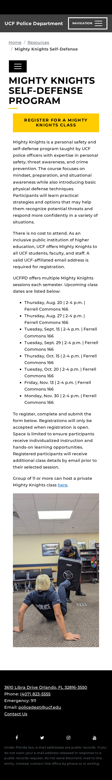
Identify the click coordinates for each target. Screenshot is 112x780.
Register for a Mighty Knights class (56, 122)
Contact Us (15, 713)
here (62, 485)
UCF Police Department (34, 23)
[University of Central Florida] (43, 7)
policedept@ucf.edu (39, 707)
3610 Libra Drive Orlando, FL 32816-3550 (45, 687)
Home (15, 42)
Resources (38, 42)
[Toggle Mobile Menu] (106, 6)
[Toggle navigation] (18, 66)
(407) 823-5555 (35, 694)
